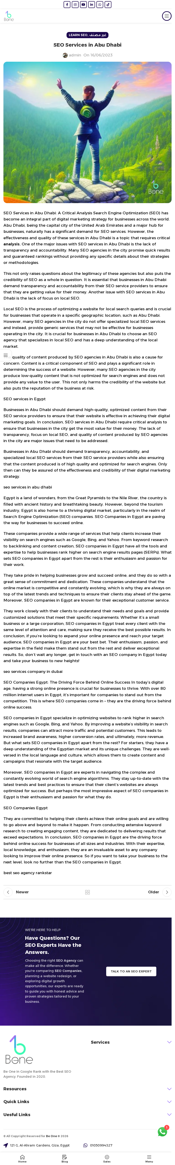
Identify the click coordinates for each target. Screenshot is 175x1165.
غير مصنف (97, 35)
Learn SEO (78, 35)
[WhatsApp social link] (99, 4)
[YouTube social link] (83, 4)
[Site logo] (9, 15)
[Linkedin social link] (91, 4)
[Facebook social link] (67, 4)
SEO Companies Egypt (25, 808)
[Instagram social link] (75, 4)
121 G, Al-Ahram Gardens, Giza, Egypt (39, 1145)
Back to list (87, 892)
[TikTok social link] (108, 4)
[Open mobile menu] (167, 16)
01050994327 (101, 1145)
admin (75, 55)
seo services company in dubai (32, 671)
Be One (51, 1136)
